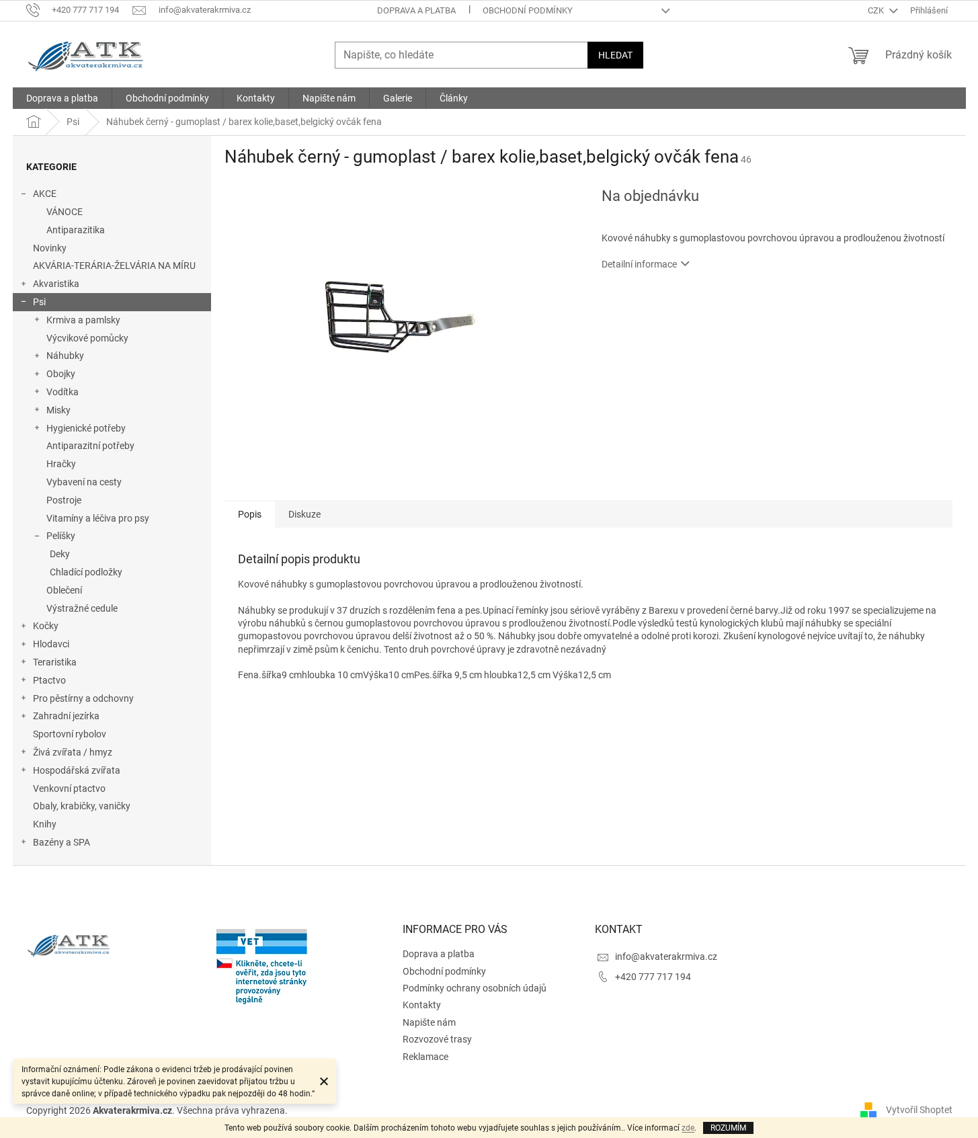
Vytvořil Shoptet (919, 1109)
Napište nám (429, 1022)
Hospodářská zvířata (76, 770)
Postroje (63, 500)
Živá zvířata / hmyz (72, 752)
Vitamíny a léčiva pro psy (97, 518)
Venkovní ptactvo (69, 788)
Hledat (615, 55)
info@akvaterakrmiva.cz (666, 956)
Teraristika (55, 662)
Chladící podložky (86, 572)
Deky (60, 553)
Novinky (50, 248)
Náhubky (65, 355)
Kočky (45, 625)
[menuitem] (62, 98)
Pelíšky (60, 535)
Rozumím (728, 1128)
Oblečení (64, 590)
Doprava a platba (416, 10)
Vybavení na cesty (84, 482)
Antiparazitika (75, 230)
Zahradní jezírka (66, 715)
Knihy (44, 824)
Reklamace (425, 1056)
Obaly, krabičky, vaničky (81, 806)
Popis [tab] (249, 514)
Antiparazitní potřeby (90, 445)
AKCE (44, 193)
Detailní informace (639, 264)
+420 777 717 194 (653, 976)
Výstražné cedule (82, 608)
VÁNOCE (64, 211)
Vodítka (62, 392)
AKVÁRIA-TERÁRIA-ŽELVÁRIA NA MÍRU (114, 265)
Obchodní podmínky (528, 10)
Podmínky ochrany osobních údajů (474, 988)
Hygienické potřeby (86, 428)
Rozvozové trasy (437, 1039)
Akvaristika (56, 283)
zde (688, 1128)
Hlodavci (51, 644)
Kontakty (422, 1005)
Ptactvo (49, 680)
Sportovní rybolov (69, 734)
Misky (58, 410)
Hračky (61, 463)
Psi (39, 301)
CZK (877, 10)
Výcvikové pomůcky (87, 338)
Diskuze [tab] (304, 514)
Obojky (60, 373)
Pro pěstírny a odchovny (83, 698)
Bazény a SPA (61, 842)
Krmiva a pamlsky (83, 320)
